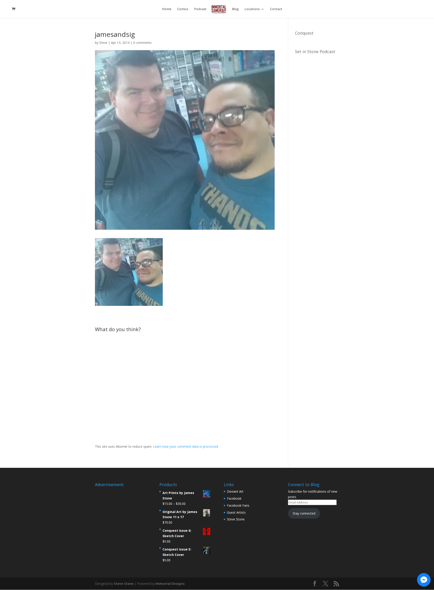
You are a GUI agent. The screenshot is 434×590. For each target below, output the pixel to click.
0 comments (142, 42)
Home (166, 9)
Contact (276, 9)
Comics (182, 9)
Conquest (304, 33)
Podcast (200, 9)
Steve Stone (236, 519)
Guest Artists (236, 512)
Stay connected (304, 513)
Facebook (234, 498)
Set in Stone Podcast (315, 51)
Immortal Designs (170, 583)
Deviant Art (235, 491)
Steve (103, 42)
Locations (252, 9)
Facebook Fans (238, 505)
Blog (235, 9)
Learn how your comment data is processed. (186, 446)
